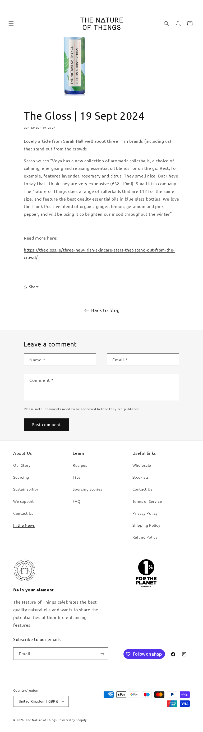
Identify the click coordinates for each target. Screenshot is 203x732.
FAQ (76, 501)
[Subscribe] (102, 653)
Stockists (140, 477)
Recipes (80, 465)
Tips (76, 477)
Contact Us (23, 513)
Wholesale (141, 465)
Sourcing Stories (87, 489)
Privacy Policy (145, 513)
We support (23, 501)
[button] (11, 23)
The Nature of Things (41, 720)
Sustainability (25, 489)
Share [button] (34, 286)
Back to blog (105, 310)
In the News (24, 525)
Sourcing (21, 477)
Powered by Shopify (72, 720)
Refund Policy (145, 537)
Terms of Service (147, 501)
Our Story (21, 465)
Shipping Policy (146, 525)
